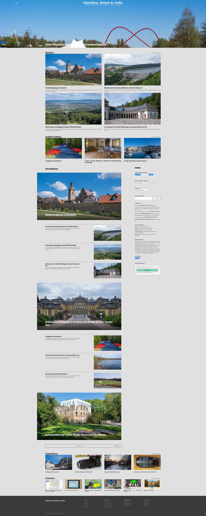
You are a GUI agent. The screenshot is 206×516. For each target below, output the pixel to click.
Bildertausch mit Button (149, 490)
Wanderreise (140, 217)
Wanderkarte (137, 174)
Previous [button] (202, 46)
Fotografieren (94, 5)
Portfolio (145, 211)
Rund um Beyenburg (156, 249)
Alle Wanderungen (127, 503)
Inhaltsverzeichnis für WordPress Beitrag (132, 491)
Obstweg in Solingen (151, 242)
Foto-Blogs (146, 505)
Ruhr (157, 211)
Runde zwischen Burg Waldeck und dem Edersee (123, 88)
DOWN (204, 514)
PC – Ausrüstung (107, 505)
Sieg (148, 213)
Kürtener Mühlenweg (144, 253)
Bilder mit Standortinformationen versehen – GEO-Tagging (53, 491)
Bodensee (145, 207)
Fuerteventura (140, 208)
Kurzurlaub (154, 208)
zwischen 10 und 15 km (144, 219)
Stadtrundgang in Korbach (55, 88)
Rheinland (154, 211)
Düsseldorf (151, 207)
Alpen (138, 205)
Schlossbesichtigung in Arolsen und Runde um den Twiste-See (79, 323)
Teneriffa (151, 215)
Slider (150, 213)
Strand (155, 213)
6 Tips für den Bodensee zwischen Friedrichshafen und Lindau (103, 162)
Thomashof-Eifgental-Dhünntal (141, 241)
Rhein (150, 211)
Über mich (86, 502)
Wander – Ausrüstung (108, 506)
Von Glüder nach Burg (153, 245)
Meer (140, 211)
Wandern (87, 5)
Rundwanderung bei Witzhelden (56, 374)
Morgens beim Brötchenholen (112, 472)
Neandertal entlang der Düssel (153, 251)
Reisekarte (151, 174)
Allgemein (118, 5)
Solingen (153, 213)
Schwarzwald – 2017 (151, 247)
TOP (204, 510)
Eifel (154, 207)
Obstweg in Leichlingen (140, 244)
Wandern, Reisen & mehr (103, 2)
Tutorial (154, 215)
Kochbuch (137, 258)
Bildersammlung (141, 207)
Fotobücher (146, 502)
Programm (147, 211)
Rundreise (139, 213)
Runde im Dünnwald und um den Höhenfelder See (62, 355)
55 (82, 446)
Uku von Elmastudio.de (60, 513)
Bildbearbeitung (146, 503)
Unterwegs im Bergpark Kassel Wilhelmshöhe (63, 127)
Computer (111, 5)
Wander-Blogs (126, 502)
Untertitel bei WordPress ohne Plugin (112, 490)
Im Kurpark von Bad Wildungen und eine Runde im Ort (125, 127)
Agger (136, 205)
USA (138, 217)
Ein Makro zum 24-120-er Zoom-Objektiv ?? (145, 472)
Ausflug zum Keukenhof (53, 161)
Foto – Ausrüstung (107, 502)
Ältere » (117, 446)
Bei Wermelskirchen (144, 250)
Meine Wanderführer (127, 505)
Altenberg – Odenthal (142, 246)
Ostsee (142, 211)
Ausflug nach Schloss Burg (143, 226)
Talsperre (148, 215)
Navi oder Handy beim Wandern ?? (72, 490)
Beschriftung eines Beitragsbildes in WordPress (93, 491)
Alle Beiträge (155, 52)
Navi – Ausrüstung (107, 503)
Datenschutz (87, 503)
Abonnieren (147, 270)
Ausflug (140, 205)
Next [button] (204, 46)
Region (106, 5)
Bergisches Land (146, 205)
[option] (103, 24)
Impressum (86, 505)
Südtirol (143, 215)
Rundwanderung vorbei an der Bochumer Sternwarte (75, 435)
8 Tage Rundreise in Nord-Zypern (135, 161)
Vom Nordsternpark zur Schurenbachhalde (75, 44)
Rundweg (144, 213)
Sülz (145, 215)
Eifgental (137, 208)
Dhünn (148, 207)
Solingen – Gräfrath (142, 249)
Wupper (143, 217)
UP (204, 513)
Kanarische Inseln (148, 208)
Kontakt (86, 506)
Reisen (101, 5)
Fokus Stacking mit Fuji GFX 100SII (83, 472)
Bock (136, 226)
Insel (143, 208)
